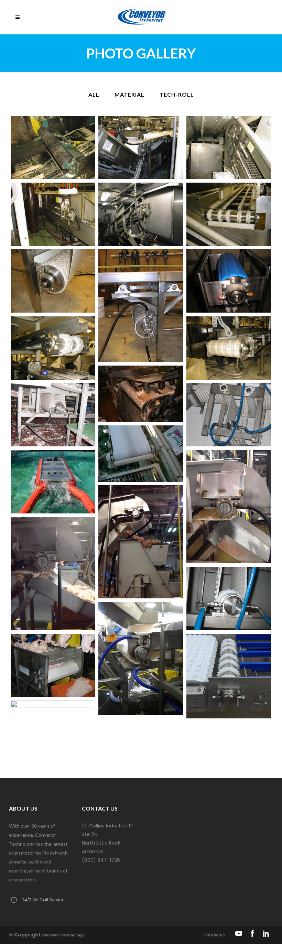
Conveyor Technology (63, 935)
